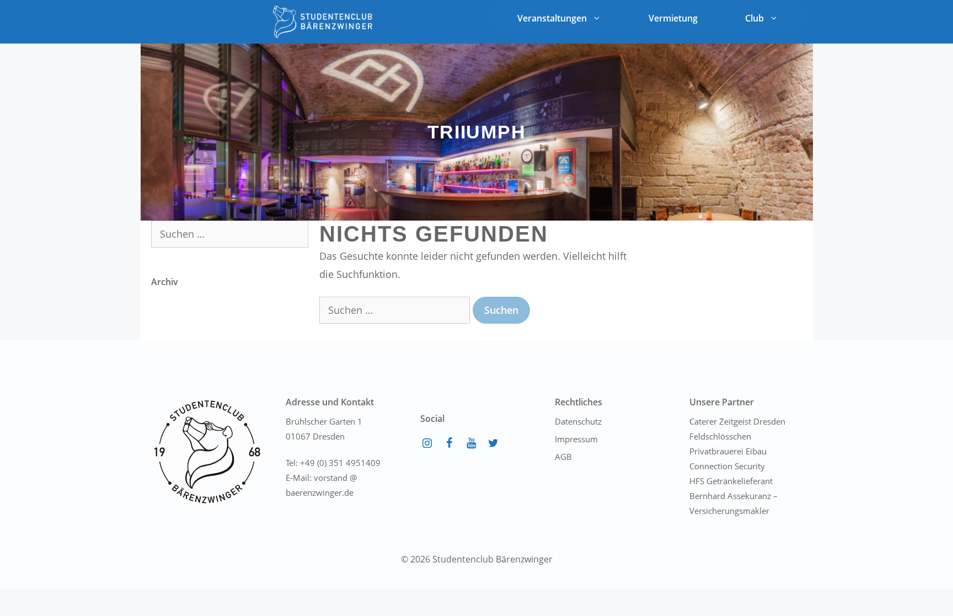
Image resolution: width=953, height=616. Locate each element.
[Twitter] (493, 443)
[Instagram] (426, 443)
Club (754, 18)
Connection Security (727, 466)
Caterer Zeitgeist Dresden (737, 421)
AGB (563, 456)
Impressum (576, 438)
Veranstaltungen (552, 18)
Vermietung (673, 18)
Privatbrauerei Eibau (728, 451)
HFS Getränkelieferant (731, 480)
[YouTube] (471, 443)
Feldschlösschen (720, 436)
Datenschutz (578, 421)
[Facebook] (449, 443)
